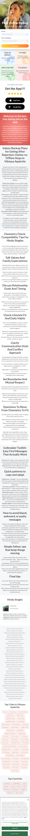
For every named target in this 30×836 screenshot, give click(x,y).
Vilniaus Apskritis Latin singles (14, 660)
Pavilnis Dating (24, 752)
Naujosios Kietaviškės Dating (9, 746)
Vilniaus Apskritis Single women (14, 696)
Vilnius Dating (6, 767)
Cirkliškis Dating (19, 715)
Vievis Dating (15, 761)
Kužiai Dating (5, 736)
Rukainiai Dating (9, 755)
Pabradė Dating (6, 752)
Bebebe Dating (10, 715)
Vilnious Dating (15, 764)
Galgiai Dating (5, 727)
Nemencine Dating (22, 746)
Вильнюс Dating (15, 770)
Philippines (23, 789)
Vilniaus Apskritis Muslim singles (14, 671)
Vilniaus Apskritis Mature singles (14, 666)
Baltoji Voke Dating (23, 712)
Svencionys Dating (6, 758)
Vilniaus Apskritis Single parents (14, 694)
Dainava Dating (21, 718)
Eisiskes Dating (20, 721)
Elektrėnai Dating (16, 724)
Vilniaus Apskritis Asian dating (14, 630)
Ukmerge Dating (24, 758)
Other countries (19, 792)
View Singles (15, 46)
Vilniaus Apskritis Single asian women (14, 675)
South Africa (10, 792)
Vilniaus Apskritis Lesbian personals (14, 662)
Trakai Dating (15, 758)
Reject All (15, 828)
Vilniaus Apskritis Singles (15, 698)
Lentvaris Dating (14, 736)
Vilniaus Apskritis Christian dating (14, 643)
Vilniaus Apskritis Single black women (14, 677)
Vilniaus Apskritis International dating (14, 654)
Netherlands (7, 789)
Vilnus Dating (24, 767)
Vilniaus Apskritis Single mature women (14, 687)
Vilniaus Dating (6, 764)
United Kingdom (16, 783)
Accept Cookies (15, 833)
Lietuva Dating (24, 736)
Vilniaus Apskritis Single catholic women (14, 679)
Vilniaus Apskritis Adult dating (14, 628)
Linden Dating (5, 739)
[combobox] (15, 34)
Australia (6, 786)
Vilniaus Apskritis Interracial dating (14, 656)
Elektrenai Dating (6, 724)
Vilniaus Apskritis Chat (14, 641)
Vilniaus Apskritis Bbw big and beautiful (14, 632)
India (19, 786)
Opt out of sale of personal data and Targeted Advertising (15, 823)
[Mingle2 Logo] (4, 3)
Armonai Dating (12, 712)
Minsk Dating (25, 742)
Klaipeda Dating (21, 733)
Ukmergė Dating (6, 761)
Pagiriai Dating (15, 752)
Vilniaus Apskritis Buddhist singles (14, 639)
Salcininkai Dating (20, 755)
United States (7, 783)
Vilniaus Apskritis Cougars (14, 645)
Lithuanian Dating (24, 739)
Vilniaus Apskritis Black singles (14, 637)
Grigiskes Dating (14, 727)
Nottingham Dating (6, 749)
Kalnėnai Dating (10, 730)
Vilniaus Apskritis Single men (14, 690)
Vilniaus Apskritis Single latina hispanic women (14, 685)
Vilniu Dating (24, 764)
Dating (4, 712)
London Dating (5, 742)
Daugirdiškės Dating (10, 721)
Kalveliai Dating (19, 730)
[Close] (28, 800)
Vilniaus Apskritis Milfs (14, 668)
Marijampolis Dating (15, 742)
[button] (25, 3)
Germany (13, 786)
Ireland (24, 786)
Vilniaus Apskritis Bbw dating (14, 634)
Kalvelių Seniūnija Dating (10, 733)
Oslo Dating (15, 749)
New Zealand (15, 789)
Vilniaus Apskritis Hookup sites (14, 651)
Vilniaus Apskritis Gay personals (14, 649)
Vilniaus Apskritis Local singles (14, 664)
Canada (24, 783)
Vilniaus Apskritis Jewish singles (14, 658)
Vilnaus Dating (24, 761)
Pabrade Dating (24, 749)
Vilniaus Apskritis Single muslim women (14, 692)
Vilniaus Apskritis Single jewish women (14, 683)
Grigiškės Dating (24, 727)
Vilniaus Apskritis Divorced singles (14, 647)
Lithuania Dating (14, 739)
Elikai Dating (25, 724)
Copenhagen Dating (10, 718)
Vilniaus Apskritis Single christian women (14, 681)
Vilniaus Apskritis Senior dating (14, 673)
